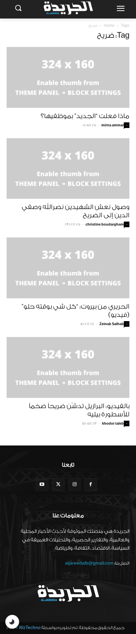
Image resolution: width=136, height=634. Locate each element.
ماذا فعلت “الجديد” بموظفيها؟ (85, 116)
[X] (58, 484)
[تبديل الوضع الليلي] (12, 622)
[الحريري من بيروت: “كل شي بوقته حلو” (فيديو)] (68, 267)
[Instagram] (74, 484)
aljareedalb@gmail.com (89, 563)
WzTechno (30, 627)
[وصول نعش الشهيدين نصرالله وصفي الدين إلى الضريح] (68, 168)
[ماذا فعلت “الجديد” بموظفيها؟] (68, 77)
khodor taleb (113, 424)
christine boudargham (104, 225)
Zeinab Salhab (111, 324)
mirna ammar (112, 125)
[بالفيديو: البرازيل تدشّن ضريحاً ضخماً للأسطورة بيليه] (68, 367)
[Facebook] (90, 484)
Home (109, 25)
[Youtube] (42, 484)
